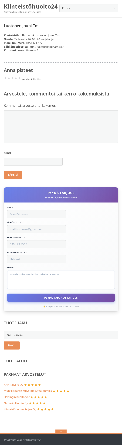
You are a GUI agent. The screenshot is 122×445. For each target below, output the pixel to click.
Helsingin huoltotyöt (17, 397)
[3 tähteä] (12, 78)
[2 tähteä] (8, 78)
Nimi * (10, 207)
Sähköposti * (14, 222)
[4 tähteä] (15, 78)
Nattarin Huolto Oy (16, 403)
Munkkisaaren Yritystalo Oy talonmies (28, 391)
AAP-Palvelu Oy (13, 385)
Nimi (7, 153)
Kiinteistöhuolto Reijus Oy (20, 409)
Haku (11, 345)
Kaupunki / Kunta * (17, 252)
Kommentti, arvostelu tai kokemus (30, 105)
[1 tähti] (5, 78)
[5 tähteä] (19, 78)
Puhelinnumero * (16, 237)
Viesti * (10, 267)
